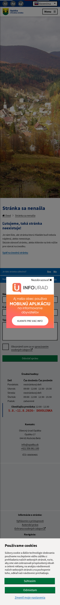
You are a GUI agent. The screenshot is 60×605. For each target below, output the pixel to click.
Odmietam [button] (30, 590)
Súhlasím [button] (30, 581)
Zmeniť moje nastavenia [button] (30, 597)
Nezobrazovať (40, 280)
